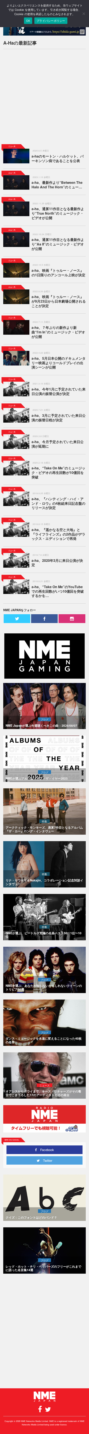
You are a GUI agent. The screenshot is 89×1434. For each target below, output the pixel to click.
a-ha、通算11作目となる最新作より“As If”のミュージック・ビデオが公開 (58, 244)
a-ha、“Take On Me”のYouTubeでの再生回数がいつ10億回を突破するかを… (58, 591)
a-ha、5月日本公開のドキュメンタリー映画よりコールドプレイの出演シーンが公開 (59, 363)
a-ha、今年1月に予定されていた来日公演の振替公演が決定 (59, 391)
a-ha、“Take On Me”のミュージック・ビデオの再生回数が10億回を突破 (58, 473)
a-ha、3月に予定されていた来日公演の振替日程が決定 (59, 417)
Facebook (45, 1149)
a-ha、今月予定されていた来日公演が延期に (58, 444)
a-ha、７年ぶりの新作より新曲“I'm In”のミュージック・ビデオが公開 (58, 332)
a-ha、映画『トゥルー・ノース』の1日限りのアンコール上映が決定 (58, 272)
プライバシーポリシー (51, 20)
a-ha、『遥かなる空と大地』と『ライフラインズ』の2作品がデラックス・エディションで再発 (58, 534)
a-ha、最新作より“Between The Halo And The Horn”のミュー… (57, 184)
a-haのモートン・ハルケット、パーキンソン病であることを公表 (58, 158)
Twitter (46, 1160)
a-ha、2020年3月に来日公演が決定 (57, 562)
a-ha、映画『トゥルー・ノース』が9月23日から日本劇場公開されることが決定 (59, 301)
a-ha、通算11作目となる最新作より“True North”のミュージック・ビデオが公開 (58, 213)
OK (28, 20)
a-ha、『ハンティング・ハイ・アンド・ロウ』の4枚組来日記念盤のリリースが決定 (58, 503)
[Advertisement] (44, 96)
